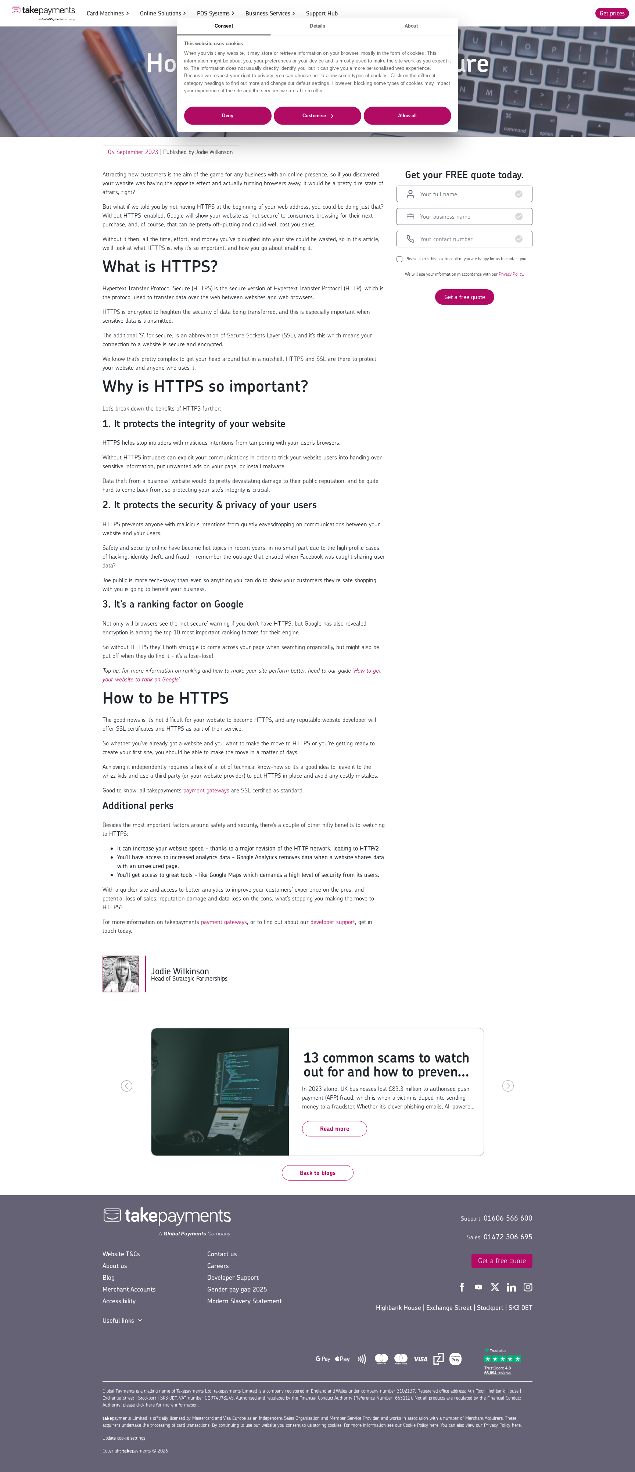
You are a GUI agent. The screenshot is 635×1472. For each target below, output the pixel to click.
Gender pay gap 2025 (237, 1289)
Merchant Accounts (129, 1289)
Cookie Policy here (420, 1425)
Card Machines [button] (105, 13)
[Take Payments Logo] (43, 13)
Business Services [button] (267, 13)
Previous (127, 1086)
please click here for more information (160, 1405)
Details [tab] (317, 25)
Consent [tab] (224, 25)
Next (508, 1086)
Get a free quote (464, 297)
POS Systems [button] (213, 13)
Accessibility (119, 1301)
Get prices (612, 13)
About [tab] (411, 25)
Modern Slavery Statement (244, 1301)
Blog (109, 1277)
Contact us (222, 1254)
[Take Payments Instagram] (528, 1286)
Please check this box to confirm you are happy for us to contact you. (466, 258)
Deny (227, 115)
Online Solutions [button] (160, 13)
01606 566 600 (508, 1218)
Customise (314, 115)
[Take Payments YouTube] (479, 1286)
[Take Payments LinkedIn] (512, 1286)
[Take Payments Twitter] (496, 1286)
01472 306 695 (508, 1237)
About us (115, 1265)
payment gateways (206, 790)
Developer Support (233, 1277)
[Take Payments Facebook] (463, 1286)
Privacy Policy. (511, 274)
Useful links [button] (118, 1320)
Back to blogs (318, 1173)
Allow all (407, 115)
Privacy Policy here (502, 1425)
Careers (218, 1265)
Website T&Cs (121, 1254)
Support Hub (322, 13)
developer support (333, 922)
